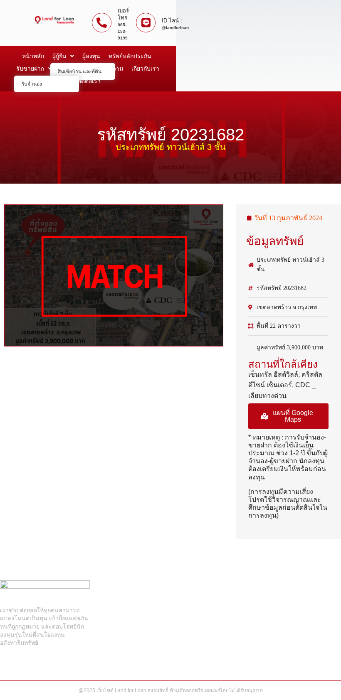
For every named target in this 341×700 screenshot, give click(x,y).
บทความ (112, 68)
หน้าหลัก (33, 56)
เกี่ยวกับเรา (145, 68)
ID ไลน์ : (172, 20)
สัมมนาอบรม (76, 68)
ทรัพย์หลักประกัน (130, 56)
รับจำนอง (32, 84)
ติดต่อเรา (89, 81)
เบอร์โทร (123, 14)
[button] (288, 416)
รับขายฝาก (30, 68)
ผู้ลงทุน (91, 56)
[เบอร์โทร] (101, 22)
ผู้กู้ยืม (59, 56)
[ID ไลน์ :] (146, 22)
